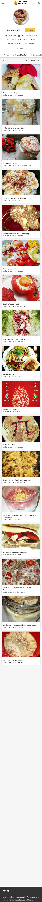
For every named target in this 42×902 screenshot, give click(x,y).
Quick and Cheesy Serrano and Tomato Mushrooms (17, 589)
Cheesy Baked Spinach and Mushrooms (17, 480)
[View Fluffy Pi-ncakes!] (21, 429)
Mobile (18, 412)
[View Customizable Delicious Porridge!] (21, 183)
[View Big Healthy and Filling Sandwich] (21, 537)
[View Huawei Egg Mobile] (21, 394)
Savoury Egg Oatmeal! (11, 269)
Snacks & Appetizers (23, 165)
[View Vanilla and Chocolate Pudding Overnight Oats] (21, 609)
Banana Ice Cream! (10, 163)
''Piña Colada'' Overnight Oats (13, 128)
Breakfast (19, 95)
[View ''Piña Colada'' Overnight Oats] (21, 112)
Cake (18, 519)
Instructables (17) (20, 55)
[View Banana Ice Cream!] (21, 147)
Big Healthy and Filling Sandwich (15, 553)
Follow (31, 30)
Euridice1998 (9, 95)
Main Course (20, 306)
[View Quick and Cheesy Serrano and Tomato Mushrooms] (21, 572)
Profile (6, 55)
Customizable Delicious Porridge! (14, 198)
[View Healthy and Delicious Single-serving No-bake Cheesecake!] (21, 499)
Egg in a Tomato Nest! (11, 304)
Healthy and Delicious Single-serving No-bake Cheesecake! (19, 516)
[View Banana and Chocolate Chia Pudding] (21, 218)
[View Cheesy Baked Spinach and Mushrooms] (21, 464)
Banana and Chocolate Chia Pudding (16, 234)
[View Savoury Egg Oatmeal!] (21, 253)
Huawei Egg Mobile (10, 410)
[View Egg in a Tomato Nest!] (21, 288)
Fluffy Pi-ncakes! (9, 445)
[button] (3, 3)
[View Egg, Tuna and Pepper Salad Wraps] (21, 323)
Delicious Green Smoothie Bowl (14, 660)
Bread (18, 555)
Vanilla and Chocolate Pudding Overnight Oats (20, 625)
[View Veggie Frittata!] (21, 359)
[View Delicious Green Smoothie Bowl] (21, 645)
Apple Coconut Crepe (10, 93)
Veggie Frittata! (8, 374)
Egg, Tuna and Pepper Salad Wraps (15, 339)
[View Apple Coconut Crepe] (21, 77)
